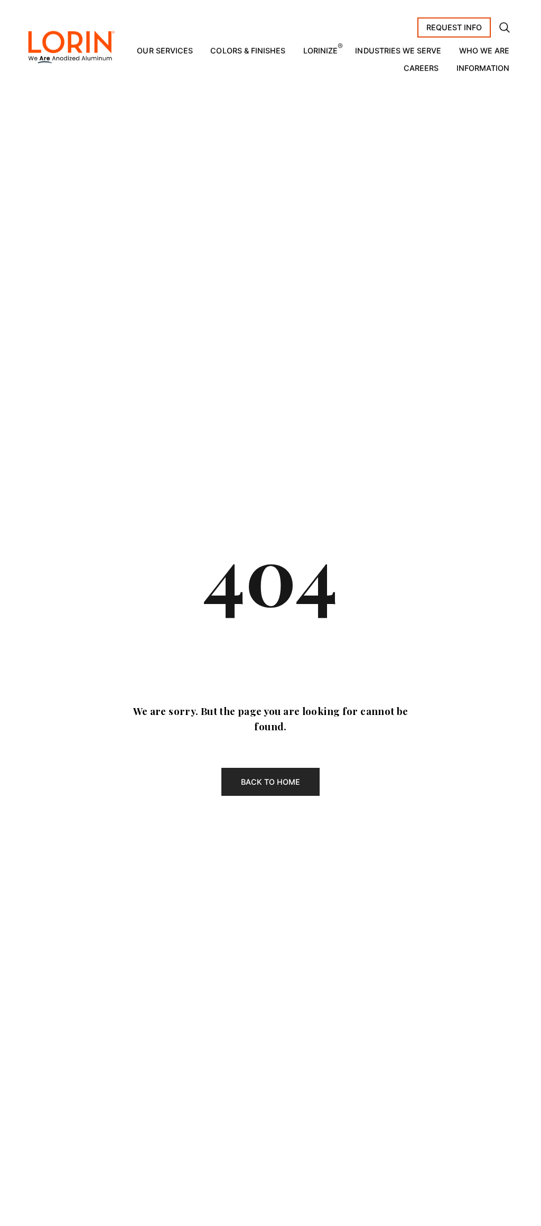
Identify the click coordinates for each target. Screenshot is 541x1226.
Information (483, 67)
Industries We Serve (398, 50)
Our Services (165, 50)
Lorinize (320, 50)
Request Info (454, 27)
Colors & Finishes (247, 50)
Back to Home (271, 781)
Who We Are (484, 50)
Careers (421, 67)
